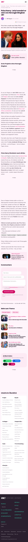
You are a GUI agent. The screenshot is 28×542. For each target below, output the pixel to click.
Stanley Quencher (6, 484)
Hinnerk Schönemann (19, 430)
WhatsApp (8, 360)
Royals (7, 6)
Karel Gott (4, 432)
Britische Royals (18, 416)
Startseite (3, 6)
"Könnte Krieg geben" (15, 253)
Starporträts (18, 421)
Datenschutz (13, 531)
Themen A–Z (3, 524)
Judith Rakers (17, 434)
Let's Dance (17, 446)
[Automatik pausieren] (22, 33)
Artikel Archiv (7, 531)
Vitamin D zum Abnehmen (7, 482)
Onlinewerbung (10, 534)
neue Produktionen (20, 126)
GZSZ (16, 448)
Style (3, 444)
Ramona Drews (5, 437)
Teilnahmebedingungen (5, 536)
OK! (2, 2)
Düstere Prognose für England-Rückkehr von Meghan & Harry (17, 257)
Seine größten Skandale (18, 57)
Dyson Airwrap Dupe (6, 460)
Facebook (17, 360)
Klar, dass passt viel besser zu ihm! (11, 231)
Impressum (19, 531)
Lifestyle (4, 465)
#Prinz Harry (15, 312)
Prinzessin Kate (18, 402)
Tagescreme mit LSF (6, 452)
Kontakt (24, 531)
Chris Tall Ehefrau (6, 402)
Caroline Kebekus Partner (7, 400)
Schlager (4, 421)
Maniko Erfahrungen (6, 462)
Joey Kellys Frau (18, 432)
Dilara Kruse (17, 438)
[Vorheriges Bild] (3, 39)
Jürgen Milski (17, 436)
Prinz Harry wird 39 (15, 55)
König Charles (17, 400)
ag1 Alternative (5, 486)
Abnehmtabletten (6, 472)
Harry (18, 94)
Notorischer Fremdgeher (7, 470)
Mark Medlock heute (6, 414)
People (4, 397)
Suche (2, 526)
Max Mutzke (4, 410)
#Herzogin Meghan (6, 312)
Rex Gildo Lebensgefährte (7, 439)
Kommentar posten (8, 291)
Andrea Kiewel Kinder (6, 426)
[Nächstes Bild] (24, 39)
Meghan (5, 96)
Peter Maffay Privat (6, 412)
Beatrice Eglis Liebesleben (7, 424)
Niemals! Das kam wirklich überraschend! (13, 227)
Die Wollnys (17, 462)
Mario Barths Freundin (7, 404)
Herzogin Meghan (18, 410)
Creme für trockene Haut (7, 458)
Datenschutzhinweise (13, 287)
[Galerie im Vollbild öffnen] (25, 33)
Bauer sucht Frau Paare (19, 450)
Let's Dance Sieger (18, 456)
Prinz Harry (17, 408)
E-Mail (12, 364)
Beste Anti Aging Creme (7, 446)
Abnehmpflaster (5, 467)
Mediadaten (3, 534)
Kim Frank (17, 440)
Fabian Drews (5, 430)
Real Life (4, 507)
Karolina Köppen (5, 434)
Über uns (16, 534)
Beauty (16, 508)
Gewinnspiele (19, 511)
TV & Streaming (19, 444)
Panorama (18, 518)
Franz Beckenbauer (18, 427)
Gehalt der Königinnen (19, 418)
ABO (2, 531)
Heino (3, 428)
